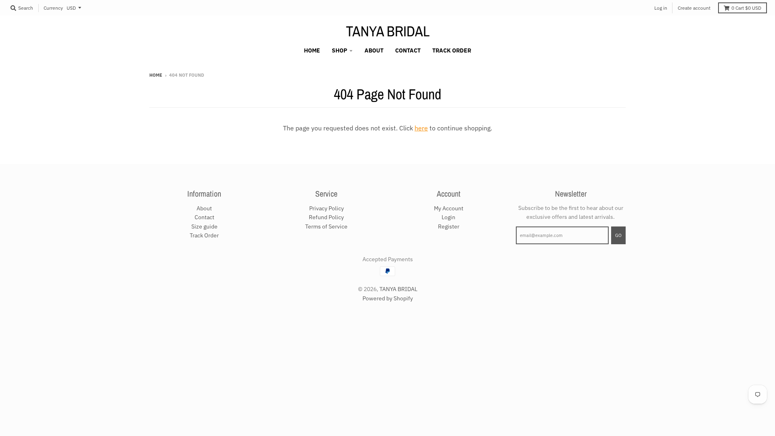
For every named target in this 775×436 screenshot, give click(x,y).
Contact (204, 217)
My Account (448, 208)
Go (618, 235)
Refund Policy (326, 217)
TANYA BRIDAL (387, 31)
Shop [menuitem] (339, 50)
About (204, 208)
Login (448, 217)
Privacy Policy (326, 208)
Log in (660, 8)
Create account (694, 8)
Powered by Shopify (387, 298)
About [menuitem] (373, 50)
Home (155, 75)
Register (448, 226)
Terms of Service (326, 226)
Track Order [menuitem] (451, 50)
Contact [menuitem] (408, 50)
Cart (746, 8)
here (421, 128)
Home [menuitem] (312, 50)
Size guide (204, 226)
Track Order (204, 235)
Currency (53, 8)
